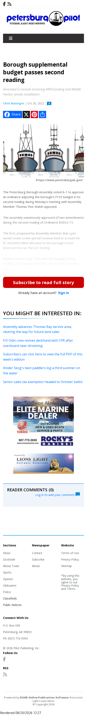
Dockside (9, 559)
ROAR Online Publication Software (44, 697)
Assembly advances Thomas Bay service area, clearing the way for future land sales (37, 329)
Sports (7, 572)
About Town (11, 566)
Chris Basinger (13, 103)
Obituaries (9, 585)
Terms (71, 589)
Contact (37, 553)
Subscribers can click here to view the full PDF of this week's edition (43, 357)
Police (7, 592)
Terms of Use (70, 553)
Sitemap (66, 566)
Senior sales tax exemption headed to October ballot (43, 382)
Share (16, 114)
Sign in (63, 293)
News (7, 553)
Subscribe (38, 559)
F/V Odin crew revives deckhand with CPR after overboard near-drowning (38, 343)
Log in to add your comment (55, 494)
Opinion (8, 579)
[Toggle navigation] (10, 38)
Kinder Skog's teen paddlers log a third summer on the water (41, 370)
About (36, 566)
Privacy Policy (70, 559)
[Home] (43, 25)
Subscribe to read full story (43, 282)
